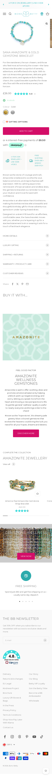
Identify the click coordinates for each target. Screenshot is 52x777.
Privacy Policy (9, 710)
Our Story (33, 674)
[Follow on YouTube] (34, 737)
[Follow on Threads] (20, 737)
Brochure (7, 693)
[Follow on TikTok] (42, 737)
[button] (26, 658)
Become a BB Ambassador (35, 694)
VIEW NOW (26, 556)
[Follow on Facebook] (5, 737)
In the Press (8, 705)
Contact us (8, 727)
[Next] (48, 4)
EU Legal (7, 683)
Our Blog (33, 679)
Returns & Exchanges (13, 679)
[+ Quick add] (37, 493)
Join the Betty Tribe (38, 688)
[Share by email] (27, 284)
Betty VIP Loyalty (37, 683)
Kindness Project (11, 688)
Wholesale (34, 701)
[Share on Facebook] (12, 284)
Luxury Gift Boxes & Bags (12, 699)
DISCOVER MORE (26, 433)
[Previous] (3, 4)
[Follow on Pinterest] (27, 737)
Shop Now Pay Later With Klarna (12, 721)
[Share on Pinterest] (22, 284)
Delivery (7, 674)
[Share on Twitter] (17, 284)
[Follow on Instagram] (12, 737)
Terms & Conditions (12, 715)
